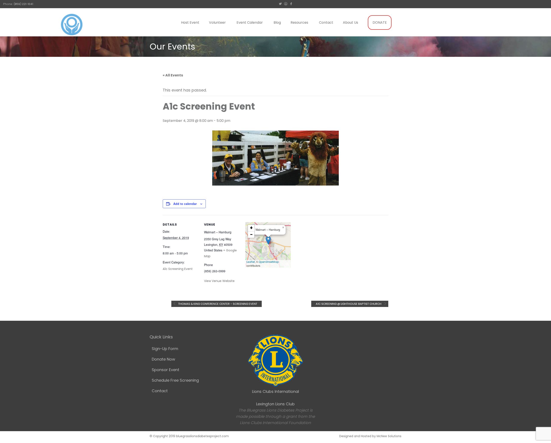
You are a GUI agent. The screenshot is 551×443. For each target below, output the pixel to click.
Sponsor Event (165, 369)
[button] (268, 240)
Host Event (190, 22)
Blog (277, 22)
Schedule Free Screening (175, 380)
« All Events (173, 75)
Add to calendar (185, 203)
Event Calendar (250, 22)
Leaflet (250, 262)
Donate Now (163, 359)
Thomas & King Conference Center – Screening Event (217, 304)
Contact (326, 22)
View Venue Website (219, 281)
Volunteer (217, 22)
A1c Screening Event (178, 269)
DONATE (380, 22)
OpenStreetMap (269, 262)
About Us (350, 22)
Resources (299, 22)
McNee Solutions (389, 436)
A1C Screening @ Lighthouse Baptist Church (349, 304)
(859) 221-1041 (23, 4)
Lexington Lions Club (275, 404)
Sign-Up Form (165, 348)
